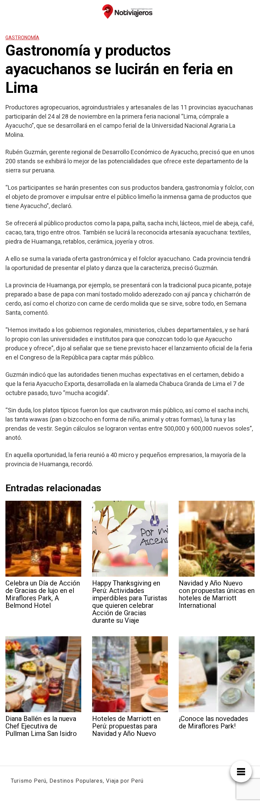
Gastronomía (22, 37)
